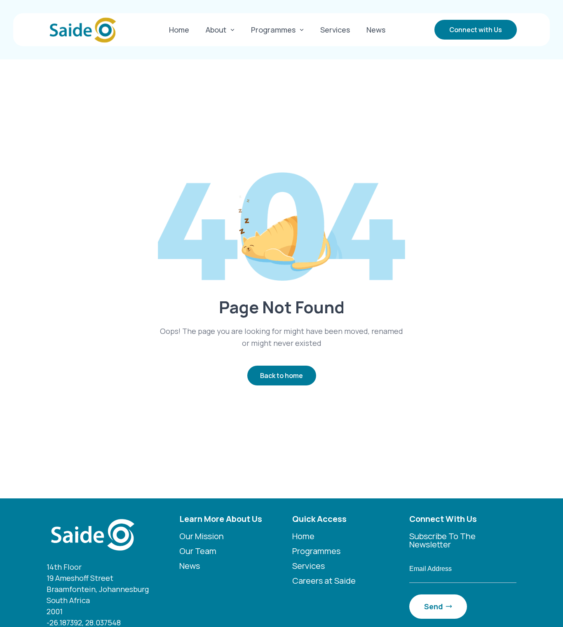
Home (179, 30)
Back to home (281, 375)
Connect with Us (475, 29)
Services (335, 30)
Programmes (273, 30)
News (375, 30)
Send (433, 606)
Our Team (197, 551)
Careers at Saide (324, 580)
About (216, 30)
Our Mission (201, 536)
